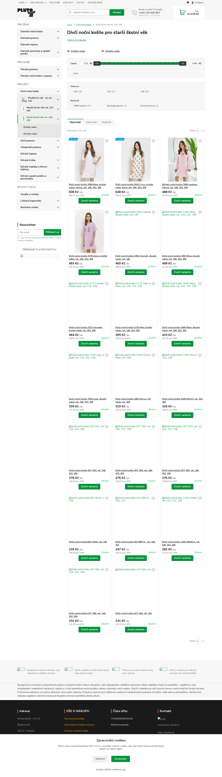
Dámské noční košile (32, 31)
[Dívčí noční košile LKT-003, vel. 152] (135, 588)
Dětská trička (28, 160)
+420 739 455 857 (149, 12)
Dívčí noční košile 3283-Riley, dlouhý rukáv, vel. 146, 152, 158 (181, 257)
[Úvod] (40, 12)
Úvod (69, 24)
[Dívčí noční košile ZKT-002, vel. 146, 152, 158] (89, 445)
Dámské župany (29, 44)
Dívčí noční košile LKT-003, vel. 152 (133, 613)
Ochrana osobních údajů (76, 730)
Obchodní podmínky (74, 718)
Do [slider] (182, 63)
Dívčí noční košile (30, 91)
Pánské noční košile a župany (36, 75)
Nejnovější (75, 122)
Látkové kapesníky (31, 200)
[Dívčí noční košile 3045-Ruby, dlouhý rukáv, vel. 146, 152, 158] (182, 303)
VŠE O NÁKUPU (37, 2)
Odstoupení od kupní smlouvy (79, 724)
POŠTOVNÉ (54, 2)
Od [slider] (96, 63)
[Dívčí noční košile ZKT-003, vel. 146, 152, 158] (182, 445)
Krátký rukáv (30, 127)
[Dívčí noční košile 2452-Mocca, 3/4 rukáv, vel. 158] (135, 374)
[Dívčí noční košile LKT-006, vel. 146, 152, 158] (89, 588)
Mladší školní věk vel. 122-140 (40, 109)
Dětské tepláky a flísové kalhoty (34, 168)
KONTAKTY (68, 2)
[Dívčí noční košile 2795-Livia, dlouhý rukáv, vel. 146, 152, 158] (89, 374)
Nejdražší (106, 122)
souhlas (97, 746)
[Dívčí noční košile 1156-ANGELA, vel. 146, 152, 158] (182, 517)
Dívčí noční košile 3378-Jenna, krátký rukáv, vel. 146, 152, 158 (88, 257)
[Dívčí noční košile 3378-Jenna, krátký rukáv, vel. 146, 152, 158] (89, 231)
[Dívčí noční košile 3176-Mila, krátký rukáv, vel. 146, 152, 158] (135, 303)
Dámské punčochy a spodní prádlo (35, 52)
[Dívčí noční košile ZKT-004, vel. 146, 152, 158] (135, 445)
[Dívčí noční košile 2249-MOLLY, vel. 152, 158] (182, 374)
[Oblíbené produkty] (188, 3)
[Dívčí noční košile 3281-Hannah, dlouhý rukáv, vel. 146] (135, 231)
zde (124, 769)
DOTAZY (81, 2)
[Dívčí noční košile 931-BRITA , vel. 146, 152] (135, 517)
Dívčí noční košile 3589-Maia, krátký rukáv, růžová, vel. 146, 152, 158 (87, 186)
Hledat (117, 12)
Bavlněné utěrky (29, 207)
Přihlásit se (52, 232)
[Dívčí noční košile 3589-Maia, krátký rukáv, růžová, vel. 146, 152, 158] (89, 160)
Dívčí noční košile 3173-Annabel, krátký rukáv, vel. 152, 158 (86, 329)
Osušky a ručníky (30, 194)
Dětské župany (29, 153)
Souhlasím (120, 758)
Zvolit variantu (89, 200)
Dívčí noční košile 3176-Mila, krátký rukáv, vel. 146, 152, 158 (133, 329)
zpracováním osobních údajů (42, 238)
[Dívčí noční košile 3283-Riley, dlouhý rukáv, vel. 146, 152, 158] (182, 231)
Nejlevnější (91, 122)
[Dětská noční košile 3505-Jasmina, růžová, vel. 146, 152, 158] (182, 160)
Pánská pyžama (29, 69)
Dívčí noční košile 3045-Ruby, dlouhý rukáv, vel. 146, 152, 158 (181, 329)
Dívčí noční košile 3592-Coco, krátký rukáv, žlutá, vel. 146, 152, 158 (134, 186)
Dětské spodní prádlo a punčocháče (33, 177)
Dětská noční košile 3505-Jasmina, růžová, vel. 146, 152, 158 (180, 186)
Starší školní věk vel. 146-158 (39, 119)
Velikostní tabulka (76, 40)
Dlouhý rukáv (30, 133)
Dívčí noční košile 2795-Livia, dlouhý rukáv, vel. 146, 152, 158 (87, 400)
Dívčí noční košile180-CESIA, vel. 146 (88, 541)
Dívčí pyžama (28, 140)
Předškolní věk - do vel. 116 (40, 99)
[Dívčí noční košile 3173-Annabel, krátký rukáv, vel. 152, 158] (89, 303)
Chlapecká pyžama (31, 147)
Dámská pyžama (30, 38)
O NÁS (21, 2)
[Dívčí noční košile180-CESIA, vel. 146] (89, 517)
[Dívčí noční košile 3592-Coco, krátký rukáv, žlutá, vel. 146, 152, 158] (135, 160)
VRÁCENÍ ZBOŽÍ (95, 2)
